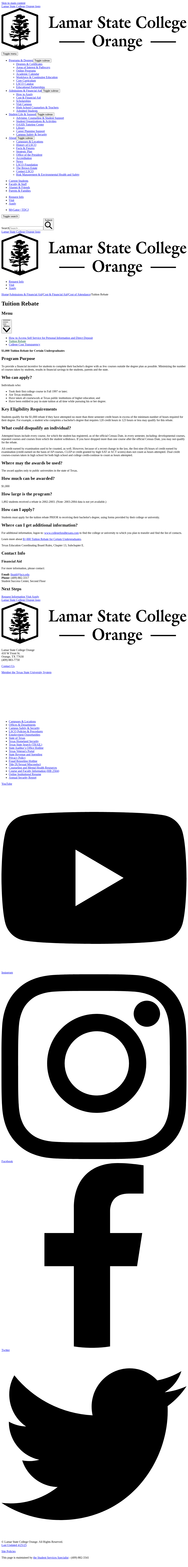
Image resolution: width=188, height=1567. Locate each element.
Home (5, 294)
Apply (12, 203)
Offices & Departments (22, 724)
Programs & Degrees (21, 60)
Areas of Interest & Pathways (33, 67)
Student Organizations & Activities (36, 121)
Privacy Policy (17, 757)
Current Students (18, 180)
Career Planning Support (30, 131)
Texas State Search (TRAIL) (25, 744)
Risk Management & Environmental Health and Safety (47, 174)
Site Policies (8, 1551)
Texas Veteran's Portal (21, 751)
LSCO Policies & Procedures (26, 731)
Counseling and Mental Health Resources (33, 767)
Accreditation (24, 158)
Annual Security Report (22, 777)
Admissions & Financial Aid (25, 90)
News (19, 161)
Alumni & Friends (19, 187)
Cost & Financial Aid (28, 97)
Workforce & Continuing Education (37, 77)
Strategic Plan (24, 151)
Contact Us (8, 666)
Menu (7, 326)
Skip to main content (13, 3)
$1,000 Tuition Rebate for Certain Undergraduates (52, 539)
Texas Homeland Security (24, 741)
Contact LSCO (25, 171)
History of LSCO (26, 144)
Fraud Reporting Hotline (23, 761)
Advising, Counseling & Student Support (40, 117)
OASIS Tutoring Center (30, 124)
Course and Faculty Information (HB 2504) (34, 771)
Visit (11, 200)
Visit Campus (24, 104)
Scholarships (23, 100)
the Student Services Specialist (50, 1557)
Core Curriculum (26, 80)
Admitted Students (27, 110)
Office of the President (29, 154)
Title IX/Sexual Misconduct (25, 764)
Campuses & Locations (29, 141)
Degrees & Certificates (29, 64)
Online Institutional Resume (25, 774)
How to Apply (24, 94)
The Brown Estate (26, 168)
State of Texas (17, 738)
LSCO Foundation (27, 164)
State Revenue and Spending (25, 754)
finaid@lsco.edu (19, 574)
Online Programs (26, 70)
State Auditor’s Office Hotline (26, 747)
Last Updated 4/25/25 (14, 1545)
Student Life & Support (22, 114)
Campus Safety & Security (31, 134)
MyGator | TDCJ (19, 209)
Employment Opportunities (24, 734)
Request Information (13, 596)
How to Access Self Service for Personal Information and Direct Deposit (51, 337)
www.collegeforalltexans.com (61, 532)
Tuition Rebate (17, 341)
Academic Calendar (27, 74)
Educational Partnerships (30, 87)
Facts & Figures (25, 148)
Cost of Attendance (79, 294)
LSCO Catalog (25, 83)
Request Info (16, 196)
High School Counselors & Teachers (37, 107)
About (12, 137)
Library (20, 127)
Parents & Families (20, 190)
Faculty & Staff (18, 184)
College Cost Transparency (24, 344)
